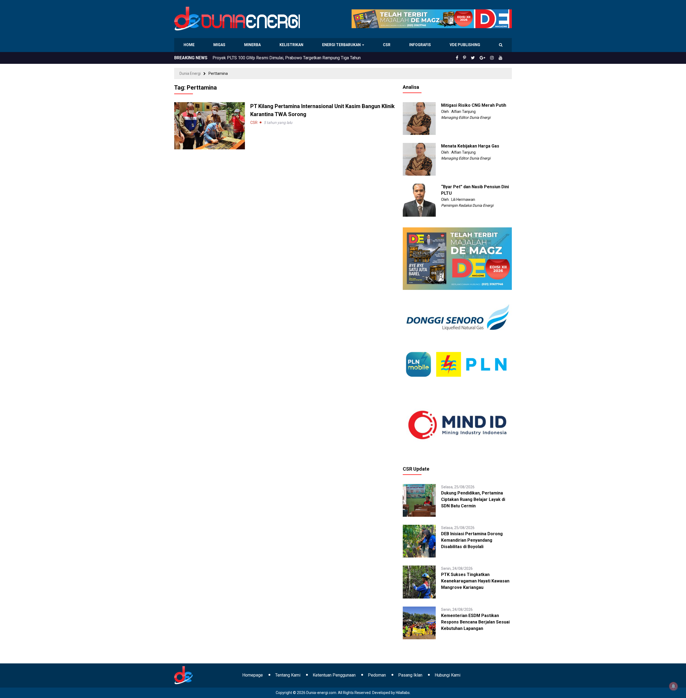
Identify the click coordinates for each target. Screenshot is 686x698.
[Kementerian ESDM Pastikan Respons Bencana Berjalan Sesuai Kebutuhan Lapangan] (419, 622)
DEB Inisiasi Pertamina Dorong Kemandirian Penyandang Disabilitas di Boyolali (472, 540)
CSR (387, 45)
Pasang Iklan (410, 675)
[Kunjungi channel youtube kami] (501, 58)
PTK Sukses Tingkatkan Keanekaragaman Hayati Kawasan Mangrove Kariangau (475, 581)
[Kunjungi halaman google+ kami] (486, 58)
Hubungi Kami (447, 675)
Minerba (253, 45)
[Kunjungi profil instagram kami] (494, 58)
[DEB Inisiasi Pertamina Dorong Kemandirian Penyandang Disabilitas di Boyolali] (419, 541)
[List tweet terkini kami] (479, 58)
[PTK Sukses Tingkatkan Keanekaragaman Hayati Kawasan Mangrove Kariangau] (419, 581)
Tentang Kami (287, 675)
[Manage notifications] (673, 686)
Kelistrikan (292, 45)
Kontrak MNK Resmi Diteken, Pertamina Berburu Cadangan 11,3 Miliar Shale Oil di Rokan (294, 57)
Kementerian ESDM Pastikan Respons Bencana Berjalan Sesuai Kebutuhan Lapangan (475, 622)
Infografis (421, 45)
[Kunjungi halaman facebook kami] (465, 58)
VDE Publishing (465, 45)
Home (189, 45)
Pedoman (377, 675)
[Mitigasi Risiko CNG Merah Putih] (419, 118)
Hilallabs (403, 692)
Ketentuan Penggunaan (334, 675)
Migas (220, 45)
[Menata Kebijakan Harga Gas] (419, 159)
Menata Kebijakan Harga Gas (470, 146)
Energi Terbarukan (342, 45)
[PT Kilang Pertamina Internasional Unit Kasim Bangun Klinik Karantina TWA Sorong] (209, 125)
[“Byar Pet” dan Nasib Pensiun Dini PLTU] (419, 200)
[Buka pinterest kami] (472, 58)
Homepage (252, 675)
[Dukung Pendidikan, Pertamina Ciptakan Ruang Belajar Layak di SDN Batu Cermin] (419, 500)
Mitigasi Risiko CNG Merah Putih (473, 105)
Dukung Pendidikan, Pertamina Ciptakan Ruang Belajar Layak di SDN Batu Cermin (473, 499)
